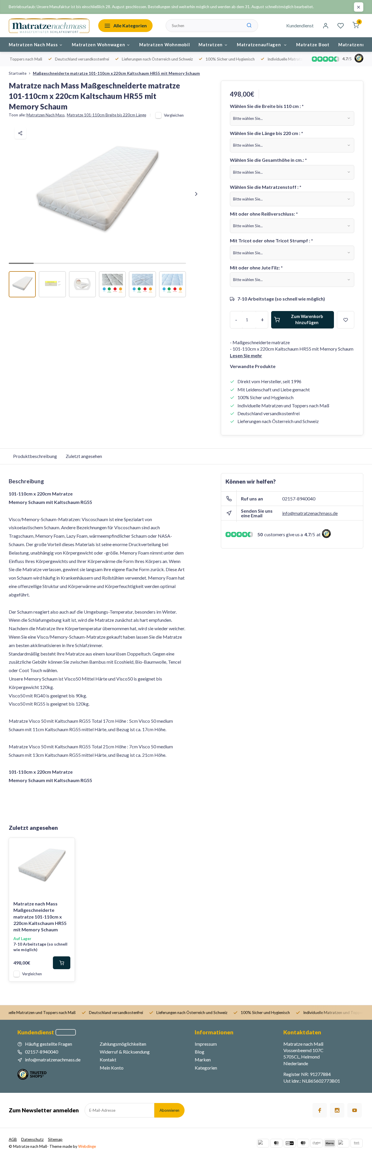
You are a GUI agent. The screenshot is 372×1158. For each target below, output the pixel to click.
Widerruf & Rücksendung (125, 1051)
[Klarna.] (330, 1143)
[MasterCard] (276, 1143)
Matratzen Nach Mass (33, 44)
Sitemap (55, 1139)
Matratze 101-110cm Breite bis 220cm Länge (106, 115)
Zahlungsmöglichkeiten (123, 1044)
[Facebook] (319, 1110)
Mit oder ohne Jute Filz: (256, 267)
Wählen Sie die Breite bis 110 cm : (267, 106)
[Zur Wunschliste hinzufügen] (66, 846)
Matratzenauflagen (259, 44)
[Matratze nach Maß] (49, 25)
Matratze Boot (313, 44)
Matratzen (210, 44)
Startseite (17, 73)
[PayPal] (263, 1143)
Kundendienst (300, 25)
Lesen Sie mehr (246, 355)
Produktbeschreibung (35, 456)
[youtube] (354, 1110)
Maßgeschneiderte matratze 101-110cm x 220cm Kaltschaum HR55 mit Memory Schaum (116, 73)
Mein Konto (112, 1067)
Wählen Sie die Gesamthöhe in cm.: (268, 160)
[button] (196, 194)
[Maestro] (303, 1143)
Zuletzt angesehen (84, 456)
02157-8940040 (298, 498)
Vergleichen (174, 115)
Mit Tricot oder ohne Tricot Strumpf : (271, 240)
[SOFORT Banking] (316, 1143)
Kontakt (108, 1059)
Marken (203, 1059)
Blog (199, 1051)
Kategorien (206, 1067)
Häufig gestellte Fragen (48, 1044)
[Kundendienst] (66, 1032)
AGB (13, 1139)
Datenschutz (32, 1139)
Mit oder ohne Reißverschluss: (264, 213)
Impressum (206, 1044)
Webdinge (87, 1146)
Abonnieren (169, 1110)
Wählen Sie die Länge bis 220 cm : (266, 133)
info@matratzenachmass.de (310, 513)
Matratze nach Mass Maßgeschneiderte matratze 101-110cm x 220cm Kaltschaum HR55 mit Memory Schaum (40, 917)
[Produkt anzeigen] (61, 962)
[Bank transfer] (356, 1143)
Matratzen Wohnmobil (164, 44)
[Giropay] (290, 1143)
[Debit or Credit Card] (343, 1143)
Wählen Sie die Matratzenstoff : (265, 187)
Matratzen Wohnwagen (98, 44)
